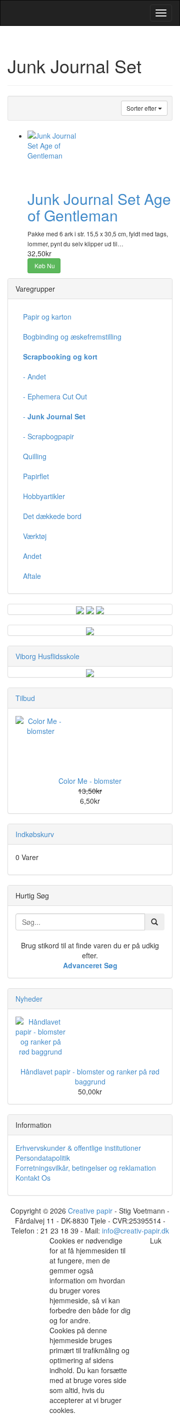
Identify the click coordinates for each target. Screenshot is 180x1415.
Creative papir (90, 1211)
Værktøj (34, 536)
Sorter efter (142, 108)
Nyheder (29, 999)
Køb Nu (44, 265)
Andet (32, 556)
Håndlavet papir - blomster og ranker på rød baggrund (90, 1076)
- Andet (34, 376)
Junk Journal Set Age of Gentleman (99, 207)
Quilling (34, 456)
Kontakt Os (33, 1178)
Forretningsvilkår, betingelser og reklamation (86, 1168)
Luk (156, 1240)
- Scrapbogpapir (48, 436)
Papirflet (36, 476)
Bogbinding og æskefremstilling (72, 337)
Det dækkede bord (52, 516)
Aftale (32, 576)
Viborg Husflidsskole (48, 656)
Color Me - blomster (90, 781)
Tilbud (25, 698)
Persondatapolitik (43, 1158)
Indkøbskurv (35, 834)
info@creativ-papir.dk (135, 1231)
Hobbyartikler (44, 496)
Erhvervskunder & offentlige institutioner (78, 1148)
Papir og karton (47, 317)
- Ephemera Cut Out (55, 396)
